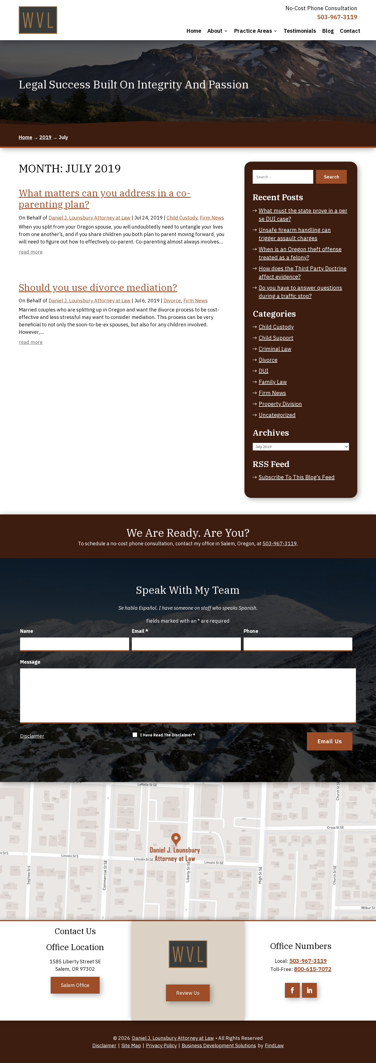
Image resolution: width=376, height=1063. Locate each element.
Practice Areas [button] (253, 31)
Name (26, 631)
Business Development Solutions (219, 1045)
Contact (350, 31)
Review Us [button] (188, 993)
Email (140, 631)
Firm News (212, 218)
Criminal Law (275, 348)
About (214, 31)
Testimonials (300, 31)
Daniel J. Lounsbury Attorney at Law (89, 218)
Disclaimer (32, 736)
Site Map (131, 1045)
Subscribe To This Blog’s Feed (297, 477)
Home (193, 31)
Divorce (172, 300)
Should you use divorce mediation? (98, 287)
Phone (251, 631)
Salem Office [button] (75, 985)
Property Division (280, 404)
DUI (263, 371)
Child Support (276, 337)
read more (31, 252)
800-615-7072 (312, 969)
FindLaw (274, 1045)
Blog (328, 31)
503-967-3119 (337, 17)
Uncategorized (277, 415)
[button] (368, 1050)
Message (30, 662)
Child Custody (182, 218)
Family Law (273, 382)
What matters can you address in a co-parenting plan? (104, 198)
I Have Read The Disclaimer (167, 735)
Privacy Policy (161, 1045)
